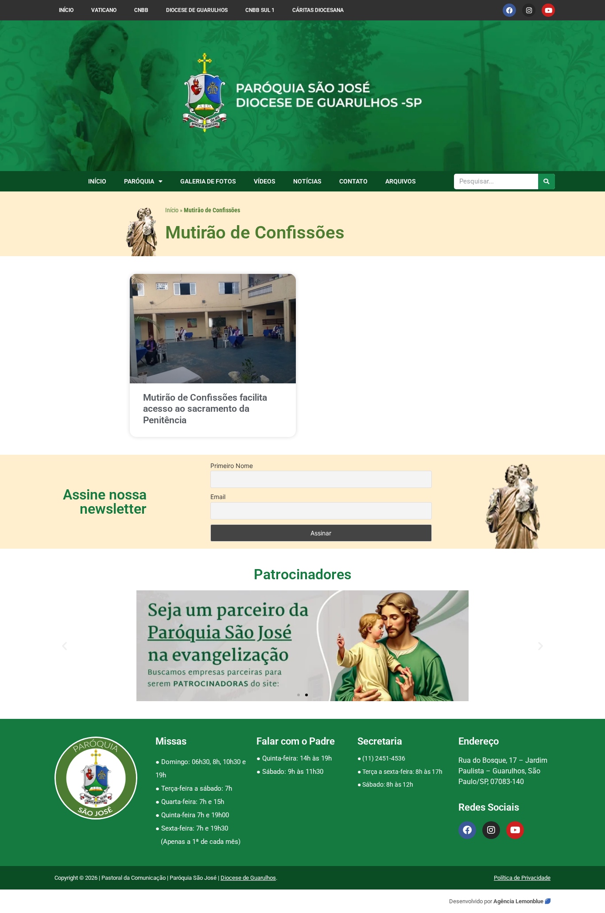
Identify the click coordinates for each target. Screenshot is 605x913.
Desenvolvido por (471, 901)
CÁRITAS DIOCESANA (318, 10)
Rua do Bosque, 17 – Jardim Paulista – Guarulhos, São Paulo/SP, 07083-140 (502, 771)
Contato (353, 181)
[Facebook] (509, 10)
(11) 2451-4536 (383, 758)
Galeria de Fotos (208, 181)
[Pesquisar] (546, 181)
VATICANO (103, 10)
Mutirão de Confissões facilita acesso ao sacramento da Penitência (205, 408)
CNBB (141, 10)
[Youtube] (548, 10)
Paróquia (139, 181)
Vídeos (264, 181)
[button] (64, 646)
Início (66, 10)
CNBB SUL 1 (260, 10)
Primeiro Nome (231, 465)
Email (217, 496)
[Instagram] (528, 10)
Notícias (307, 181)
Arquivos (400, 181)
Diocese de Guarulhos (197, 10)
